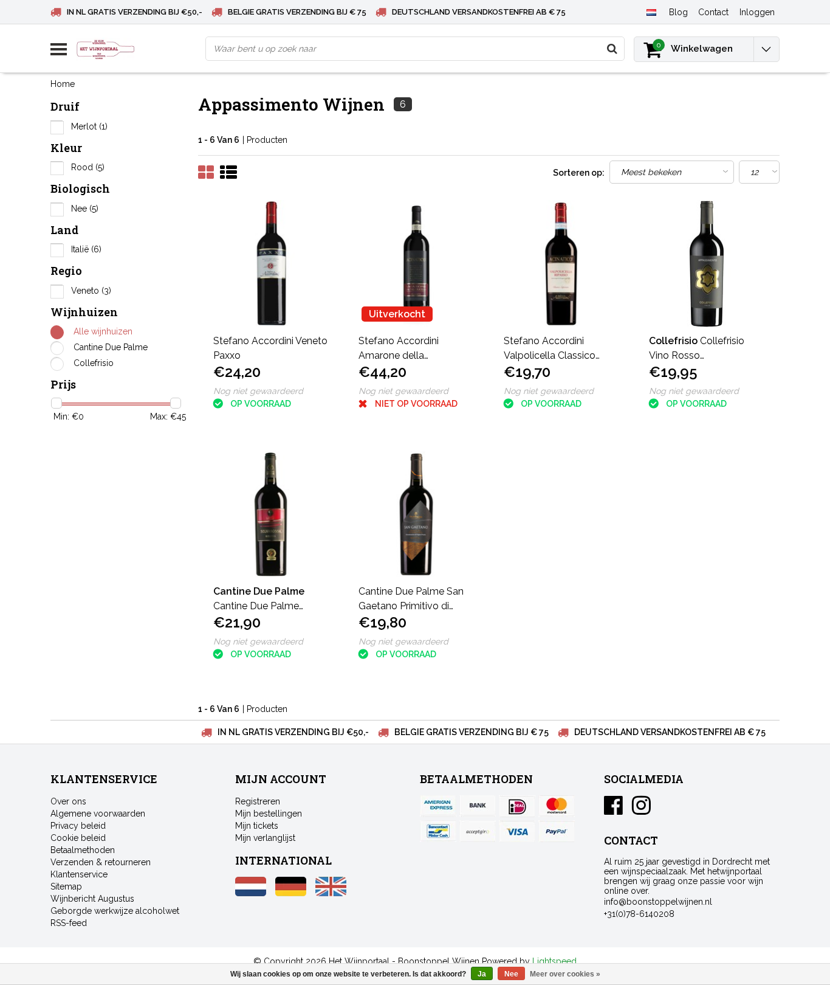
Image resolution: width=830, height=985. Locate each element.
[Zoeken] (612, 49)
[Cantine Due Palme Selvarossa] (271, 514)
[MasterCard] (556, 806)
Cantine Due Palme (111, 347)
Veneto (91, 291)
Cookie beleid (78, 838)
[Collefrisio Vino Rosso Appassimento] (706, 264)
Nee (84, 208)
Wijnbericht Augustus (92, 899)
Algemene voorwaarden (97, 813)
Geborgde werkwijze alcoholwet (114, 911)
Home (62, 84)
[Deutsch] (290, 893)
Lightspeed (554, 961)
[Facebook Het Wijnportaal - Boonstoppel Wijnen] (613, 810)
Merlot (89, 126)
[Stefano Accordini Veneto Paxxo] (271, 264)
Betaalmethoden (82, 850)
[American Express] (438, 806)
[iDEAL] (517, 806)
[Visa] (517, 831)
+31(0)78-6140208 (639, 914)
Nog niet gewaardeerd (258, 391)
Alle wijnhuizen (103, 331)
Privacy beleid (78, 826)
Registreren (257, 801)
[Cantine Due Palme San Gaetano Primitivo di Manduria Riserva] (416, 514)
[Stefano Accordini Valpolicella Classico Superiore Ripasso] (561, 264)
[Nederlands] (651, 11)
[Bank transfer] (477, 806)
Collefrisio (94, 363)
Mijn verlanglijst (265, 838)
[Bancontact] (438, 831)
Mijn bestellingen (268, 813)
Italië (86, 249)
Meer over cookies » (565, 974)
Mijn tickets (256, 826)
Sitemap (66, 886)
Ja (482, 974)
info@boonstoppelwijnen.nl (658, 902)
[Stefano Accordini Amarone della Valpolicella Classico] (416, 264)
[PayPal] (477, 831)
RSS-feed (68, 923)
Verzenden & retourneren (100, 862)
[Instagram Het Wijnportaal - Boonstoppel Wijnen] (641, 810)
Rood (88, 167)
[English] (330, 893)
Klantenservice (79, 874)
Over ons (68, 801)
